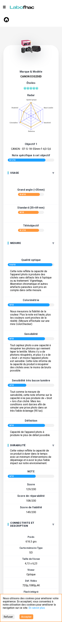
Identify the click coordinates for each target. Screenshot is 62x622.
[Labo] (22, 6)
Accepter (26, 616)
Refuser (8, 616)
